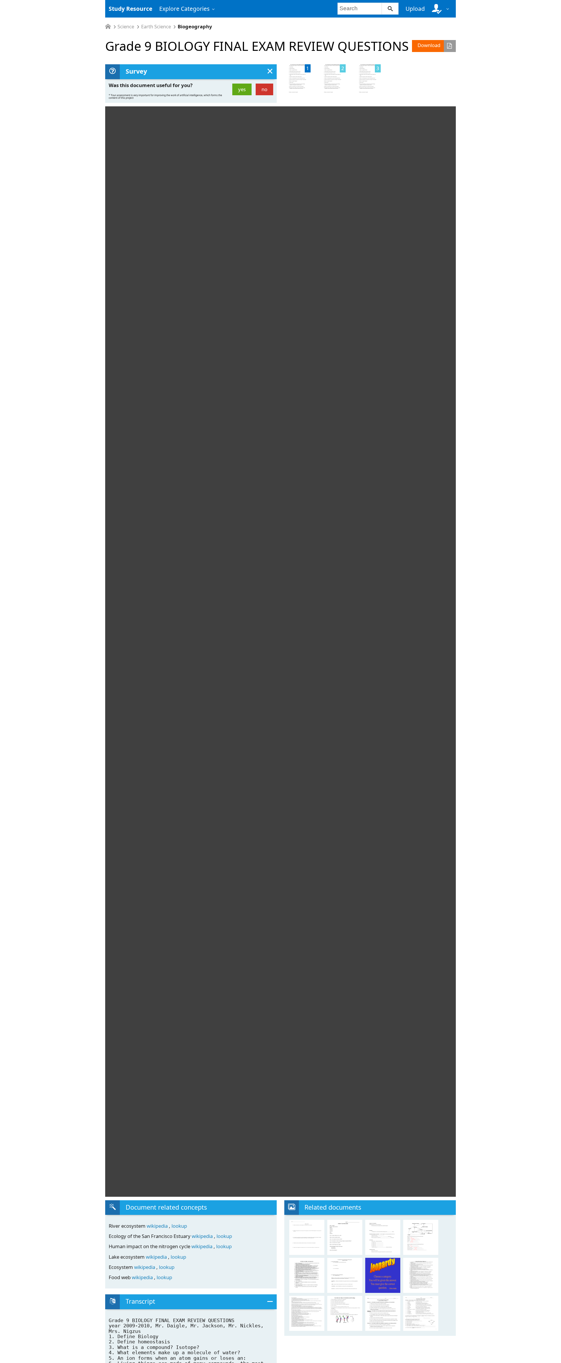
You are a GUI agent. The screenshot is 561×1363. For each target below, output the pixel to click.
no (264, 89)
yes (242, 89)
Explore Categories (184, 9)
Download (429, 45)
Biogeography (195, 26)
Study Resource (130, 9)
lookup (179, 1225)
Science (125, 26)
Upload (415, 9)
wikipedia (158, 1225)
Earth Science (156, 26)
